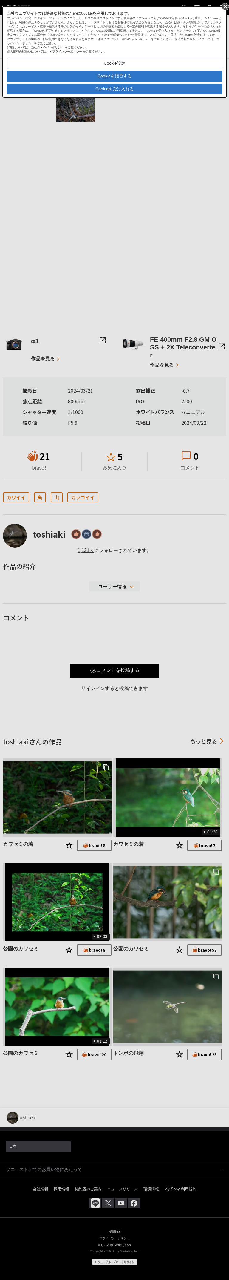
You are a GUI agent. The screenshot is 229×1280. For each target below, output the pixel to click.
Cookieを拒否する (114, 75)
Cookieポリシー (53, 47)
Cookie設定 (114, 63)
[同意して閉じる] (225, 6)
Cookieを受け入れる (114, 88)
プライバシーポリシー (67, 51)
